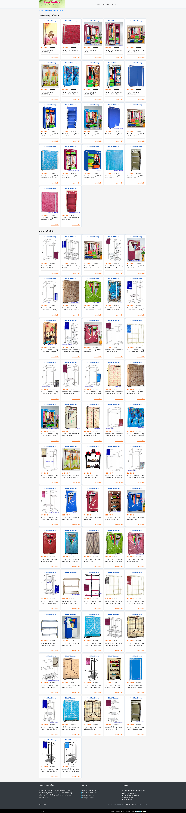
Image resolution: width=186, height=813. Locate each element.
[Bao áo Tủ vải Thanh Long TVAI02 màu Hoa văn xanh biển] (93, 376)
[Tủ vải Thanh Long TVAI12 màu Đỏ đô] (71, 160)
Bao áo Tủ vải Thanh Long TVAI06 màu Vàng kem (49, 476)
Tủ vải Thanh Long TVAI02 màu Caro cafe (92, 560)
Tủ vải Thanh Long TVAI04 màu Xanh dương (71, 135)
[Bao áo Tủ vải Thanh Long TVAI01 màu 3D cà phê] (50, 334)
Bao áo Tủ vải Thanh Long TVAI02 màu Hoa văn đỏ (114, 435)
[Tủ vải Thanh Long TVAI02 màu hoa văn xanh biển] (71, 543)
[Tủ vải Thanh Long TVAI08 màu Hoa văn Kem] (93, 711)
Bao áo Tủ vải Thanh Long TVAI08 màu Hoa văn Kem (135, 644)
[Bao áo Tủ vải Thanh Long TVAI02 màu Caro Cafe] (50, 376)
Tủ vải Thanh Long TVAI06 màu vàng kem (71, 435)
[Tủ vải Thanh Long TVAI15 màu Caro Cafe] (136, 34)
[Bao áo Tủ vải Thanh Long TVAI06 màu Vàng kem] (50, 459)
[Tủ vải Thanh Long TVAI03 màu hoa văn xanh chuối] (114, 543)
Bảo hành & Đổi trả (88, 795)
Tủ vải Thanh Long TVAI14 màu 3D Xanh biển (71, 93)
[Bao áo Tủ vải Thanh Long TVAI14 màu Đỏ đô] (114, 627)
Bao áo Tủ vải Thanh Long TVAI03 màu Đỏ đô (71, 392)
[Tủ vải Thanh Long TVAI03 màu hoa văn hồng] (136, 543)
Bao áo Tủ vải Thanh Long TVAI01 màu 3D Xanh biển (114, 309)
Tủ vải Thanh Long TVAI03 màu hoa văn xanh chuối (114, 560)
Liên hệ (114, 4)
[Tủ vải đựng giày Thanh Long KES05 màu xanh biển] (136, 669)
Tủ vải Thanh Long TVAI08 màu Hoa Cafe (71, 686)
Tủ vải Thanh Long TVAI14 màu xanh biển (92, 135)
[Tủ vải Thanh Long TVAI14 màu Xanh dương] (136, 76)
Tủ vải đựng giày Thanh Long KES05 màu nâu (113, 518)
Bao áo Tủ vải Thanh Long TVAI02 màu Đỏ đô (49, 267)
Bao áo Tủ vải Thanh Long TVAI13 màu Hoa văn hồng (92, 686)
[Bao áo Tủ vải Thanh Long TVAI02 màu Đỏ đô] (50, 250)
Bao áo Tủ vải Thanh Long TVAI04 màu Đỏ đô (114, 728)
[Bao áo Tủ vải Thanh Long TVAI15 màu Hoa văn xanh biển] (136, 334)
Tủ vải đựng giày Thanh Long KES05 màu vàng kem (113, 687)
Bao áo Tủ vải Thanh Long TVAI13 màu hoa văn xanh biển (71, 771)
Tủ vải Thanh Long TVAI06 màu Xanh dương (71, 518)
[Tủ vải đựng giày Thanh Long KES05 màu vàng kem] (114, 669)
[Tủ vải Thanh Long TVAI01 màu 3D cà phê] (93, 76)
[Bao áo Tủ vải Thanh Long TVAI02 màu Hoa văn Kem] (114, 376)
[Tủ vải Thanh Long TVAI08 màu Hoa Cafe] (71, 669)
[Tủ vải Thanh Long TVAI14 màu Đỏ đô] (93, 34)
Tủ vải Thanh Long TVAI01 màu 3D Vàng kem (49, 51)
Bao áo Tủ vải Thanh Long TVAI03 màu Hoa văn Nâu (71, 309)
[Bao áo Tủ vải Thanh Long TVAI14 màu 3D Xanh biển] (136, 417)
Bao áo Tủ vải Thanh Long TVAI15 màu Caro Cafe (114, 602)
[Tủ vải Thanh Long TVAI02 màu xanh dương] (71, 627)
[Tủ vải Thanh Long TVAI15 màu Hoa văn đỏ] (71, 34)
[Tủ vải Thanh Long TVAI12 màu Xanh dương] (50, 118)
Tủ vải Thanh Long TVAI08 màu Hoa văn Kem (92, 728)
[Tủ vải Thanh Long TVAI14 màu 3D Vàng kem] (50, 76)
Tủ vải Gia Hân (44, 10)
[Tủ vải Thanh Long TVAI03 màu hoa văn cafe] (136, 376)
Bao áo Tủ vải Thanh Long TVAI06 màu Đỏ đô (114, 351)
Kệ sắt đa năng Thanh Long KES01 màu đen (91, 476)
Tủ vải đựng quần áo (56, 10)
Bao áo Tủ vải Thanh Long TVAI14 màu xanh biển (49, 435)
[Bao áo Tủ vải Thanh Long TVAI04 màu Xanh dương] (50, 711)
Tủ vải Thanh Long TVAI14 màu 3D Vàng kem (49, 93)
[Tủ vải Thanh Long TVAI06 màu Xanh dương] (71, 501)
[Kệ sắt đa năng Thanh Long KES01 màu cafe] (71, 585)
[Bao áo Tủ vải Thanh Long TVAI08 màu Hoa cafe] (50, 669)
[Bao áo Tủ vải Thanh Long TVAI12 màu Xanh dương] (50, 585)
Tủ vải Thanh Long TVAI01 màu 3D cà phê (92, 93)
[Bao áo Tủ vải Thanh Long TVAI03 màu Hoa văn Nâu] (71, 292)
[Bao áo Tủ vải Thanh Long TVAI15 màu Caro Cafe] (114, 585)
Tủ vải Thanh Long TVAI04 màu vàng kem (135, 177)
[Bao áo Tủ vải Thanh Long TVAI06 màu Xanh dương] (114, 459)
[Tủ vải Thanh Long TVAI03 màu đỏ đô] (93, 334)
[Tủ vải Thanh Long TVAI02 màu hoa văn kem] (93, 417)
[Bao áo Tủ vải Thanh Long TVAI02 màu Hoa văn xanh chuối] (136, 459)
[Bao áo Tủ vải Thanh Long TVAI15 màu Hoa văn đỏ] (136, 585)
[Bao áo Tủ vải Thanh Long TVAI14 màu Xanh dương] (71, 250)
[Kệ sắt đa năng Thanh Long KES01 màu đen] (93, 459)
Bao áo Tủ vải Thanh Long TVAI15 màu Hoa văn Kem (92, 267)
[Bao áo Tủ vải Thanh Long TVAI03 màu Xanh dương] (136, 292)
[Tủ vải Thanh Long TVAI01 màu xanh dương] (114, 118)
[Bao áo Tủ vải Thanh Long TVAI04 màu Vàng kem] (136, 711)
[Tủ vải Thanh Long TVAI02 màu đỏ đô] (136, 250)
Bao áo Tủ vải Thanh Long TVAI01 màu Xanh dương (71, 351)
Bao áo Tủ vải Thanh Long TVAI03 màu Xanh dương (135, 309)
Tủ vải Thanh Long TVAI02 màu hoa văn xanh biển (71, 560)
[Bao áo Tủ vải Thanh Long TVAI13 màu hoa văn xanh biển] (71, 753)
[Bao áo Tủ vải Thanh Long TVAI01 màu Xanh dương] (71, 334)
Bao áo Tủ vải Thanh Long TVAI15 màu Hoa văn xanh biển (135, 352)
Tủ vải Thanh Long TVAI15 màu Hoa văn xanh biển (49, 177)
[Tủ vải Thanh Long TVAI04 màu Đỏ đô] (71, 202)
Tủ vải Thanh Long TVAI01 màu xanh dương (114, 135)
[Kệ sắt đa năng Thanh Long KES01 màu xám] (50, 627)
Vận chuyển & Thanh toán (90, 790)
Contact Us (44, 811)
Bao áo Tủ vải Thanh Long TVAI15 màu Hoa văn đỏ (135, 602)
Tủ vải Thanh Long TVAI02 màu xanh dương (71, 644)
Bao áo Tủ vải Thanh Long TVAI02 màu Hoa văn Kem (114, 392)
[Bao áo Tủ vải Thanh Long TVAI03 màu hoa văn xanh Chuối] (93, 292)
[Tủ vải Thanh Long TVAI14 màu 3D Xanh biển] (71, 76)
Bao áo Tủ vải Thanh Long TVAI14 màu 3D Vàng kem (71, 476)
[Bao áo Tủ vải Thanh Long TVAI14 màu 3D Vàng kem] (71, 459)
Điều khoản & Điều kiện (89, 793)
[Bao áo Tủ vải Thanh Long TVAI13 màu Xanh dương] (50, 753)
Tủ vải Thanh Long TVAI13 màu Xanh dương (92, 177)
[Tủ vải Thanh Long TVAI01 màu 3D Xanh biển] (114, 76)
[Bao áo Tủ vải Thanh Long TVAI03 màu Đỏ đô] (71, 376)
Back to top (42, 804)
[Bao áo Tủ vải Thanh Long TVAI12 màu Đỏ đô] (93, 585)
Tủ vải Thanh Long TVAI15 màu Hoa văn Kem (135, 135)
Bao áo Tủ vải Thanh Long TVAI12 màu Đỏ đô (92, 602)
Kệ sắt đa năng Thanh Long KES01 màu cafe (69, 602)
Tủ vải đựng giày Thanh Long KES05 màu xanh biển (135, 687)
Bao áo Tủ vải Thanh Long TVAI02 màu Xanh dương (49, 309)
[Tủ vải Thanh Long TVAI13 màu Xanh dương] (93, 160)
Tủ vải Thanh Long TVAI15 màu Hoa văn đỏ (71, 51)
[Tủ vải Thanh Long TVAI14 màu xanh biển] (93, 118)
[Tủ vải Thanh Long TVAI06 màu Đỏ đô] (93, 501)
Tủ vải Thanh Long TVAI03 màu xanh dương (135, 518)
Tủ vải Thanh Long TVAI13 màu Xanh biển (114, 177)
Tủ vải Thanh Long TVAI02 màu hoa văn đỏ (49, 560)
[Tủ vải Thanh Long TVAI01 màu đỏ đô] (114, 34)
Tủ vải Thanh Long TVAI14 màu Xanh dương (135, 93)
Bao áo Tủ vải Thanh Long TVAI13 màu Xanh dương (49, 770)
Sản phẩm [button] (105, 4)
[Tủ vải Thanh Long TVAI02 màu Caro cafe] (93, 543)
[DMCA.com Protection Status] (140, 811)
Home (99, 4)
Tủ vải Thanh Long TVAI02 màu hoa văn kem (92, 435)
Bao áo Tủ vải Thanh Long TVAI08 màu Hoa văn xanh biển (92, 645)
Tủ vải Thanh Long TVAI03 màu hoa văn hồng (135, 560)
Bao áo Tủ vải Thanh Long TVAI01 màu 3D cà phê (49, 351)
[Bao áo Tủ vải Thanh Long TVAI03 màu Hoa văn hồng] (50, 501)
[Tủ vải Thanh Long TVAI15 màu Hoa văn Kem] (136, 118)
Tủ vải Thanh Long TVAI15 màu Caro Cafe (135, 51)
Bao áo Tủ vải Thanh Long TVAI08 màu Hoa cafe (49, 686)
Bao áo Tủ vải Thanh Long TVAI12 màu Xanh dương (49, 602)
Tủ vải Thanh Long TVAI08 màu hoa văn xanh (71, 728)
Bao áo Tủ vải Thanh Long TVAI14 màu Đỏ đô (114, 644)
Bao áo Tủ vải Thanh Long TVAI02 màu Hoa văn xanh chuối (135, 477)
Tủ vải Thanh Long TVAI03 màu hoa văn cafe (135, 392)
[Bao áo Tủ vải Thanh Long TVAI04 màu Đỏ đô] (114, 711)
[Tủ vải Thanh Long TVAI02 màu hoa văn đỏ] (50, 543)
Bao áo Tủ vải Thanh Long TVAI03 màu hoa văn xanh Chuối (92, 310)
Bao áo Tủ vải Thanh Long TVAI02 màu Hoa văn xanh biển (92, 393)
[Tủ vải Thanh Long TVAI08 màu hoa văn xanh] (71, 711)
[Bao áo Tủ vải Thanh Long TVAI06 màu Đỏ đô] (114, 334)
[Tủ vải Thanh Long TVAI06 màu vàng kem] (71, 417)
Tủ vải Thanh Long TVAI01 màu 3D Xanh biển (114, 93)
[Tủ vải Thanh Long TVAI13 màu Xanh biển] (114, 160)
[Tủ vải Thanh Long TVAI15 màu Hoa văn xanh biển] (50, 160)
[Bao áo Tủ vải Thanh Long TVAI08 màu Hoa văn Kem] (136, 627)
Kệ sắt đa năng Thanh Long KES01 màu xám (48, 644)
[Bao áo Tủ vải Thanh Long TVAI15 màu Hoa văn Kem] (93, 250)
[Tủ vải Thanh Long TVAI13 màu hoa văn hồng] (50, 202)
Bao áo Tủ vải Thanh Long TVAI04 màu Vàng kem (135, 728)
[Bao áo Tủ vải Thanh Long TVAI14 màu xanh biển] (50, 417)
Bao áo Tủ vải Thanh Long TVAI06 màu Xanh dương (114, 476)
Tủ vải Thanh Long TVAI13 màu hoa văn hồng (49, 219)
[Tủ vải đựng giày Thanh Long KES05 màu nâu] (114, 501)
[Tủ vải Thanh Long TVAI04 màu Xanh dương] (71, 118)
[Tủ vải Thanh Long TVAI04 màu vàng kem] (136, 160)
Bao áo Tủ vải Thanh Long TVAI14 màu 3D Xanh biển (135, 435)
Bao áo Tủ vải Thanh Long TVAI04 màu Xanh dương (49, 728)
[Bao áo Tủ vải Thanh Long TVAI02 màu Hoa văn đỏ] (114, 417)
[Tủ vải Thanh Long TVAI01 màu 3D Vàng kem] (50, 34)
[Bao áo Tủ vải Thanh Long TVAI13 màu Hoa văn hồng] (93, 669)
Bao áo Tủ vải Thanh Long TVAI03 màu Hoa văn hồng (49, 518)
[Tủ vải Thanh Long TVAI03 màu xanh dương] (136, 501)
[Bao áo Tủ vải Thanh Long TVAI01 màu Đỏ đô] (114, 250)
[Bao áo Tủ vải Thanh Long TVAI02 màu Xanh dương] (50, 292)
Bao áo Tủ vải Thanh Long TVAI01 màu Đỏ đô (114, 267)
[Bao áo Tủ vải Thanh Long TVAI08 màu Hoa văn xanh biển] (93, 627)
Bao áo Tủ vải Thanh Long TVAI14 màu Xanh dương (71, 267)
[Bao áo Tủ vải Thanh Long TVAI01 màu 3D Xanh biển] (114, 292)
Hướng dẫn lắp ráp (88, 798)
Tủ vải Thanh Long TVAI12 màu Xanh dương (49, 135)
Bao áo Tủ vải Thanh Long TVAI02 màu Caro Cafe (49, 392)
